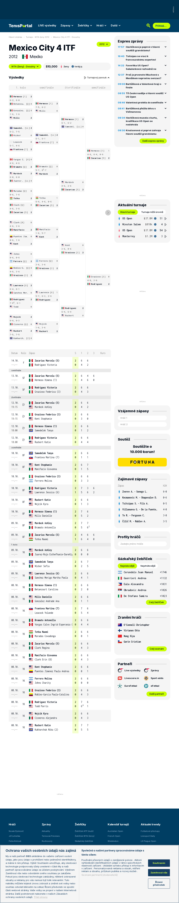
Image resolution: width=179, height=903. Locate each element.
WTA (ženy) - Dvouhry (23, 66)
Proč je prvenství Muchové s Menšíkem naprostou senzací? (143, 76)
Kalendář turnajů (118, 824)
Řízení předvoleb (159, 883)
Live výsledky (132, 670)
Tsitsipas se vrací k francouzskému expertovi (141, 58)
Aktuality (46, 831)
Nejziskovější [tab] (127, 565)
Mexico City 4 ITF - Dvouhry (66, 37)
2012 (102, 44)
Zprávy (155, 670)
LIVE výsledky (47, 25)
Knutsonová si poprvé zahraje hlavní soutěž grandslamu (143, 132)
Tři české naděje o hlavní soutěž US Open (144, 95)
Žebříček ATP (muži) (84, 831)
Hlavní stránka (15, 37)
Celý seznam (157, 648)
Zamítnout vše (159, 872)
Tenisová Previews (51, 836)
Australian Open (115, 831)
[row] (60, 363)
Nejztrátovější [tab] (148, 565)
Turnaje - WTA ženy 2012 (37, 37)
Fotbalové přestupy (150, 831)
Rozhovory (47, 841)
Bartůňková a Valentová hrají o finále (143, 86)
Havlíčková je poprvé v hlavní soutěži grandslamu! (143, 48)
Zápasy (65, 25)
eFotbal (155, 685)
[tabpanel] (142, 227)
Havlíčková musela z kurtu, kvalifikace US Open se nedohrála (141, 121)
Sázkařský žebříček (84, 841)
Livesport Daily (148, 836)
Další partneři (156, 693)
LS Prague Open (148, 841)
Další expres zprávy (153, 140)
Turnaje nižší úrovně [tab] (152, 212)
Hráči (100, 25)
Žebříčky (83, 25)
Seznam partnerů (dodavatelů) (99, 874)
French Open (114, 836)
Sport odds (157, 678)
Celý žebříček (156, 602)
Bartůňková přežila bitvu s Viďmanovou (141, 110)
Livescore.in (131, 678)
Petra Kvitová (15, 841)
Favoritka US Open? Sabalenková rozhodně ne (141, 67)
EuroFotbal (130, 685)
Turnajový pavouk (97, 77)
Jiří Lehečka (14, 836)
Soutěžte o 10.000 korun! (142, 449)
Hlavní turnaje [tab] (127, 212)
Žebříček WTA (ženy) (84, 836)
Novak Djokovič (16, 831)
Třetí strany (41, 897)
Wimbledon (113, 841)
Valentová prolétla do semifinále (144, 102)
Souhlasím (159, 863)
